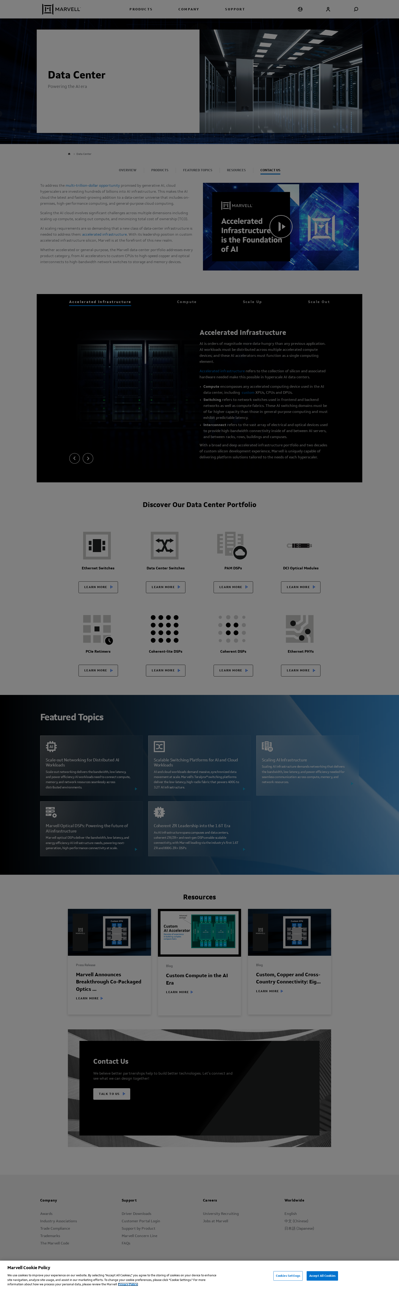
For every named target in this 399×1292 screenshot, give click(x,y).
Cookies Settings (288, 1275)
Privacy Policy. (128, 1284)
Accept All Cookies (322, 1275)
